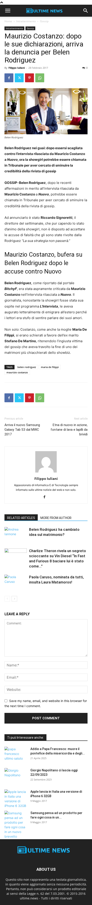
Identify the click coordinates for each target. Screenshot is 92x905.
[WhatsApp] (39, 77)
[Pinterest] (29, 77)
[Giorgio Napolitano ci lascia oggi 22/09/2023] (15, 776)
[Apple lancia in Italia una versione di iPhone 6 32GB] (15, 798)
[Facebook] (8, 77)
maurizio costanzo (17, 372)
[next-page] (14, 598)
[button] (7, 11)
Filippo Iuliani (16, 67)
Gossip (44, 21)
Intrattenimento (26, 21)
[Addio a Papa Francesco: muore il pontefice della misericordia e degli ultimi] (15, 754)
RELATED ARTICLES (21, 518)
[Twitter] (19, 77)
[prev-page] (7, 598)
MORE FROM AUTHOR (55, 518)
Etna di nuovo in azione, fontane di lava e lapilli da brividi (69, 429)
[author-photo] (46, 472)
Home (8, 21)
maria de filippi (50, 367)
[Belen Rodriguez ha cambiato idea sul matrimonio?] (15, 534)
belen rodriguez (26, 367)
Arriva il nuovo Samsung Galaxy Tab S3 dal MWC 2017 (22, 429)
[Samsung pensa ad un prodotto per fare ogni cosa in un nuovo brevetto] (15, 825)
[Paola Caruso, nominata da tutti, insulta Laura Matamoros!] (15, 582)
